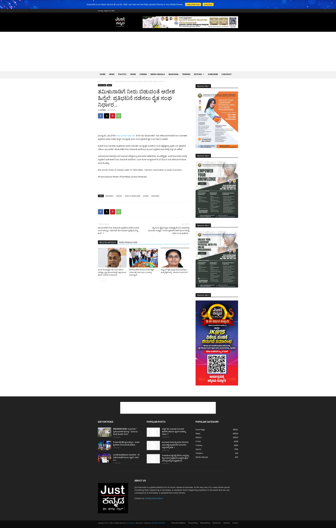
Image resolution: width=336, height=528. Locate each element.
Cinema (143, 74)
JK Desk (103, 110)
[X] (106, 115)
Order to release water (132, 196)
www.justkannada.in (124, 135)
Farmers (119, 196)
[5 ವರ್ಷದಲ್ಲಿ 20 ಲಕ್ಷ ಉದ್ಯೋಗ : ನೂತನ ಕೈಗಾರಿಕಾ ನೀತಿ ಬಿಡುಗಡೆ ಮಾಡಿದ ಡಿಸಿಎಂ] (104, 445)
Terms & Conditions (178, 523)
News (111, 74)
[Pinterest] (112, 115)
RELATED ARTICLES (107, 242)
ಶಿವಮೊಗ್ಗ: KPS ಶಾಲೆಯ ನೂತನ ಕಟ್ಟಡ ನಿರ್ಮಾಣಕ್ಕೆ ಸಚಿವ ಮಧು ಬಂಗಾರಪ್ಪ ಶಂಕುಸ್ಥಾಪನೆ (141, 272)
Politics (122, 74)
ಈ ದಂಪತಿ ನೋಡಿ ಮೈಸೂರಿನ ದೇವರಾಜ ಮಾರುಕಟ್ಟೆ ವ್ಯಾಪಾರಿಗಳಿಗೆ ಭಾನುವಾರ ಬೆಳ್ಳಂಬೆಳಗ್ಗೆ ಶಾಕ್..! (175, 444)
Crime (133, 74)
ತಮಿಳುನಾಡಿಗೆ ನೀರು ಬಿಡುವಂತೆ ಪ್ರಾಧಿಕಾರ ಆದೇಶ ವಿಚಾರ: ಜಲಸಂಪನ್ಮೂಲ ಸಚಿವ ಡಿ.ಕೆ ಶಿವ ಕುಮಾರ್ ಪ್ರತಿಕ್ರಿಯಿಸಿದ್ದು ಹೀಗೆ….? (118, 230)
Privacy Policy (193, 523)
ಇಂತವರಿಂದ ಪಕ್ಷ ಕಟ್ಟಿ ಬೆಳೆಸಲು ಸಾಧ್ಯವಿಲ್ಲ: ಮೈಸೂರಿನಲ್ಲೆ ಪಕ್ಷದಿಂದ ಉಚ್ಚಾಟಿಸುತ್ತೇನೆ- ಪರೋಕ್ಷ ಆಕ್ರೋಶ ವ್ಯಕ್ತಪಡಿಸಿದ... (175, 458)
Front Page (109, 81)
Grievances (217, 523)
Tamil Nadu (155, 196)
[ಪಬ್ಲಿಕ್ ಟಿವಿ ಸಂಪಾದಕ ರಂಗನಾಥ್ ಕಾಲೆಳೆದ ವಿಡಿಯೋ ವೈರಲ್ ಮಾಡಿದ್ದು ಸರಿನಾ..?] (153, 432)
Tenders (186, 74)
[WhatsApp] (118, 115)
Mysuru (198, 74)
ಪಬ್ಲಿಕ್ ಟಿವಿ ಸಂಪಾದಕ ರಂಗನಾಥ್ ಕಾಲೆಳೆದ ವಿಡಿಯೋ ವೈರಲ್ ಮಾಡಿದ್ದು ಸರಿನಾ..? (174, 431)
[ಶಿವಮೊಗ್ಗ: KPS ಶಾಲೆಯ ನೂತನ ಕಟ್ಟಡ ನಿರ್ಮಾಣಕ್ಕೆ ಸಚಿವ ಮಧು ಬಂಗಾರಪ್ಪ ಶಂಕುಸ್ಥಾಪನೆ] (143, 258)
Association (109, 196)
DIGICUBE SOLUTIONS (158, 523)
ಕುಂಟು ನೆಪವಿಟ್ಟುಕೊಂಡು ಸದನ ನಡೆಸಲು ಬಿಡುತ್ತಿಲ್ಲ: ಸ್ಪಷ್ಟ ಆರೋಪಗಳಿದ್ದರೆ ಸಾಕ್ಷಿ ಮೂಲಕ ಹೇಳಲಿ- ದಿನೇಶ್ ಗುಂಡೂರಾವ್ (112, 272)
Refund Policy (205, 523)
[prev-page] (99, 280)
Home (102, 74)
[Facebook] (100, 115)
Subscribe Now (193, 4)
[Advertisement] (168, 51)
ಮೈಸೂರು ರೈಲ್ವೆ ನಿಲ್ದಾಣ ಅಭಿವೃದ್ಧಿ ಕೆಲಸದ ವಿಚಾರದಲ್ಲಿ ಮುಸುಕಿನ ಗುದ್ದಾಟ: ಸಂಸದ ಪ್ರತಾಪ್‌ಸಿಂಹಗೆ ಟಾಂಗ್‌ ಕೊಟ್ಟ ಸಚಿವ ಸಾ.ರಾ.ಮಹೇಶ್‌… (168, 230)
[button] (331, 3)
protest (145, 196)
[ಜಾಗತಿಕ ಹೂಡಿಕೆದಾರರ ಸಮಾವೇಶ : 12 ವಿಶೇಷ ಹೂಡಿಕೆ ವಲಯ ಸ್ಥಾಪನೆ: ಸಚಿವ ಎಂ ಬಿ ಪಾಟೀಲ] (104, 458)
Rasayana (173, 74)
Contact (235, 523)
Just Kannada (130, 523)
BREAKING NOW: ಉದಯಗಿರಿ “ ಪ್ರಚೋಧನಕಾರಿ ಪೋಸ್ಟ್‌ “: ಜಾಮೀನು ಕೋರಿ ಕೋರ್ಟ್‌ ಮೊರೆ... (125, 431)
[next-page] (103, 280)
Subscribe (213, 74)
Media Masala (158, 74)
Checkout (208, 4)
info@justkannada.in (154, 498)
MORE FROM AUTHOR (128, 242)
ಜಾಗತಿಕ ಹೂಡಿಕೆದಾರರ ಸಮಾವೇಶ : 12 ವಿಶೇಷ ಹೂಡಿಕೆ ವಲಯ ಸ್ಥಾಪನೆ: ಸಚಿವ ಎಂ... (126, 457)
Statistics (226, 523)
